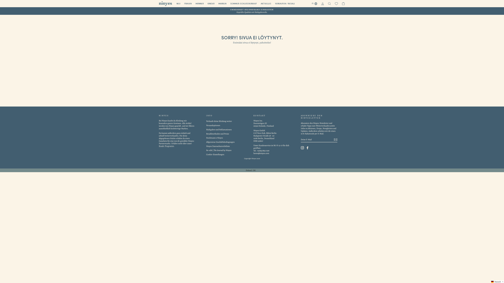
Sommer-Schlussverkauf (243, 3)
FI (315, 3)
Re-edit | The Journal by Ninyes (218, 150)
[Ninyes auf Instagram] (302, 147)
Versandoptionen (213, 125)
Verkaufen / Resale (285, 3)
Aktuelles (266, 3)
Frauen (188, 3)
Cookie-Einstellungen (215, 154)
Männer (200, 3)
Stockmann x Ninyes (214, 137)
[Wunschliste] (336, 3)
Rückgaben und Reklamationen (219, 129)
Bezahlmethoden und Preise (217, 133)
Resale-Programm (166, 146)
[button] (497, 282)
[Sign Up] (335, 139)
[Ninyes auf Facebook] (307, 147)
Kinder (211, 3)
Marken (222, 3)
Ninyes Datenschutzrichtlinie (218, 146)
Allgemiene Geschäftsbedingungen (220, 142)
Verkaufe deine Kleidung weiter (219, 121)
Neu (178, 3)
